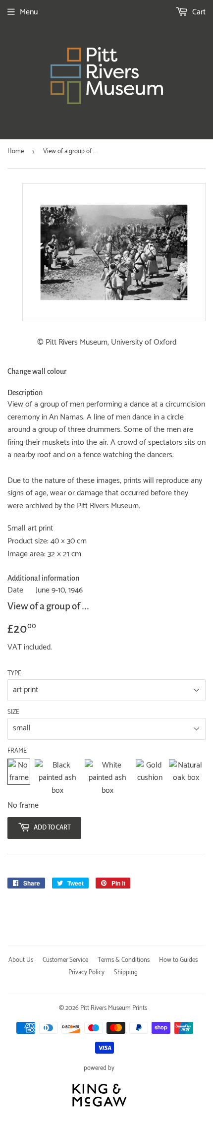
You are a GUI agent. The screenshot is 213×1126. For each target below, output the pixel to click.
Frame (17, 751)
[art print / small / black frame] (57, 778)
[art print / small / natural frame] (186, 778)
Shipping (126, 972)
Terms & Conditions (124, 960)
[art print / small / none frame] (18, 778)
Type (14, 674)
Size (13, 712)
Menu (29, 12)
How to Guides (178, 960)
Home (15, 151)
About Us (20, 960)
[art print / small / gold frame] (150, 778)
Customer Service (65, 960)
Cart (198, 12)
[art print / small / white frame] (107, 778)
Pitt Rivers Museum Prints (113, 1008)
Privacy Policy (86, 972)
